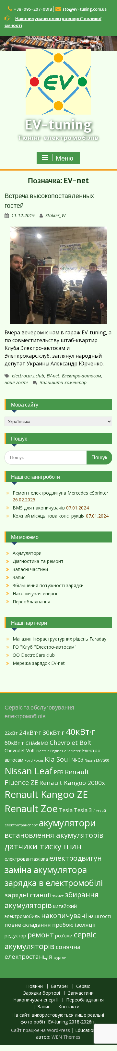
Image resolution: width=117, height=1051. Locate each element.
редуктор (15, 936)
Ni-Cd (77, 760)
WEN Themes (66, 1037)
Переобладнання (31, 601)
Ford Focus (34, 760)
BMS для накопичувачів (39, 508)
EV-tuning (58, 125)
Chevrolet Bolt (70, 742)
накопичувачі (64, 915)
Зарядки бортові (41, 993)
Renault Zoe (31, 808)
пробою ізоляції (73, 924)
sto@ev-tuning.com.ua (85, 9)
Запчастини (81, 993)
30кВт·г (53, 732)
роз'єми (64, 936)
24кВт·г (30, 732)
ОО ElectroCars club (34, 655)
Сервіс (83, 986)
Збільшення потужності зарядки (48, 585)
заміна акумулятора (46, 870)
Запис (19, 577)
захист (58, 896)
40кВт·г (80, 731)
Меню (64, 158)
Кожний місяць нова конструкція (49, 516)
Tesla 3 (83, 810)
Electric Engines (49, 751)
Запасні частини (30, 569)
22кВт (11, 733)
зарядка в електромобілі (54, 883)
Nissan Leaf (29, 771)
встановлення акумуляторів (54, 835)
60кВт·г (14, 742)
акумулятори (67, 823)
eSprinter (72, 751)
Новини (34, 986)
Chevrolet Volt (20, 750)
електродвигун (75, 858)
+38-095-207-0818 (33, 9)
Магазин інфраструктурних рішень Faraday (59, 639)
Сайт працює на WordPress (40, 1030)
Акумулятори (27, 553)
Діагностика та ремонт (38, 561)
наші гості (16, 382)
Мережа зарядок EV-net (39, 663)
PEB (59, 772)
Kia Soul (57, 759)
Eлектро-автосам (81, 376)
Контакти (68, 1007)
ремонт (41, 934)
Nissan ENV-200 (97, 760)
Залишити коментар (63, 382)
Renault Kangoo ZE (46, 794)
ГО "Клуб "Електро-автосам (44, 647)
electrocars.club (28, 376)
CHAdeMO (37, 743)
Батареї (59, 986)
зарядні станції (28, 895)
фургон (59, 957)
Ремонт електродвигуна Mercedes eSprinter (60, 493)
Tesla (66, 810)
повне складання (28, 924)
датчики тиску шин (43, 846)
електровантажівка (26, 859)
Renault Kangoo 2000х (72, 782)
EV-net (53, 376)
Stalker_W (55, 215)
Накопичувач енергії (35, 593)
